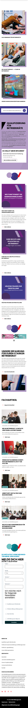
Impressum (5, 702)
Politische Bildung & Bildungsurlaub (15, 608)
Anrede (6, 570)
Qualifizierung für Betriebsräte (13, 604)
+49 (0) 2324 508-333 (7, 157)
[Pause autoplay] (14, 340)
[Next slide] (24, 338)
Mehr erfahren (7, 227)
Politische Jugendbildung (7, 647)
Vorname (7, 577)
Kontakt (3, 667)
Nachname (7, 583)
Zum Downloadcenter (9, 371)
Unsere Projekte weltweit (7, 662)
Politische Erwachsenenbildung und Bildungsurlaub (13, 644)
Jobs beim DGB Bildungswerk (8, 659)
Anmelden (14, 622)
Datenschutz (12, 702)
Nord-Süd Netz (10, 613)
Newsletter (4, 657)
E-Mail (6, 563)
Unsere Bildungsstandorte (8, 650)
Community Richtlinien (7, 665)
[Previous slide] (4, 338)
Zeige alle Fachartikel (9, 405)
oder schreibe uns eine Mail (10, 160)
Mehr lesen (7, 437)
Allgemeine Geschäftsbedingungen (11, 705)
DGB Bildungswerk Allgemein (13, 618)
